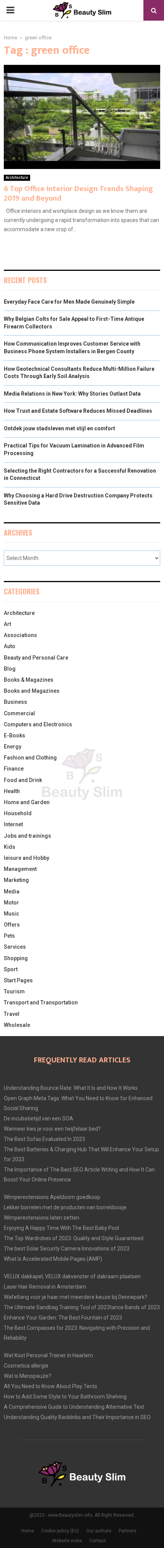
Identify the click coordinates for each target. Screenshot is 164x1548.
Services (15, 947)
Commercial (19, 713)
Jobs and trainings (27, 836)
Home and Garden (27, 802)
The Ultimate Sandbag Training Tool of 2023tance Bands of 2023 (82, 1307)
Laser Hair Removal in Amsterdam (45, 1287)
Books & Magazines (28, 680)
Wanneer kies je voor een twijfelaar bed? (52, 1129)
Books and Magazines (31, 691)
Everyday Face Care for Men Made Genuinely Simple (69, 302)
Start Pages (18, 980)
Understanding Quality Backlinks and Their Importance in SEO (77, 1417)
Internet (13, 824)
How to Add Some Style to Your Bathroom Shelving (65, 1397)
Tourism (14, 991)
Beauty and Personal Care (36, 658)
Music (11, 914)
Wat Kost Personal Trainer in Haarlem (48, 1355)
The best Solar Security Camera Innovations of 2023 (66, 1248)
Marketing (16, 880)
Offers (12, 925)
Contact (97, 1540)
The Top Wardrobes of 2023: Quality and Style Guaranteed (73, 1238)
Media (11, 891)
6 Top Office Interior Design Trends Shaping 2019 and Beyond (78, 193)
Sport (11, 969)
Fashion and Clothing (30, 758)
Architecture (17, 177)
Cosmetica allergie (26, 1366)
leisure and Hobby (26, 858)
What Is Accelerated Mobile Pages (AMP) (53, 1259)
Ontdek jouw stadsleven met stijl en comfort (59, 428)
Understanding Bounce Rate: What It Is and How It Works (71, 1088)
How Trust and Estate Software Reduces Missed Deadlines (78, 411)
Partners (128, 1531)
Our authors (98, 1531)
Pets (9, 936)
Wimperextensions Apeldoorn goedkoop (52, 1197)
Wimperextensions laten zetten (41, 1218)
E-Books (14, 735)
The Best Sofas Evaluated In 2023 (44, 1139)
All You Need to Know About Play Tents (50, 1386)
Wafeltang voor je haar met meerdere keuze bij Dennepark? (75, 1297)
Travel (11, 1014)
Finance (14, 769)
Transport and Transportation (41, 1002)
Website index (67, 1540)
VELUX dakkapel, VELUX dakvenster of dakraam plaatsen (72, 1276)
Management (20, 869)
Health (12, 791)
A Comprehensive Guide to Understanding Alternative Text (74, 1407)
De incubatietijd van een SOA (38, 1118)
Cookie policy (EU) (60, 1531)
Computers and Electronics (38, 724)
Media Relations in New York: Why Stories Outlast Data (72, 394)
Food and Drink (23, 780)
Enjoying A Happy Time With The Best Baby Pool (61, 1228)
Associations (20, 635)
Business (15, 702)
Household (18, 813)
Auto (9, 646)
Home (27, 1531)
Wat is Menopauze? (27, 1376)
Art (7, 624)
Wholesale (17, 1025)
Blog (10, 669)
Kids (9, 847)
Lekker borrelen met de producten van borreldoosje (65, 1207)
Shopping (16, 958)
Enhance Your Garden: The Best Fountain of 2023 (63, 1318)
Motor (11, 903)
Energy (12, 746)
